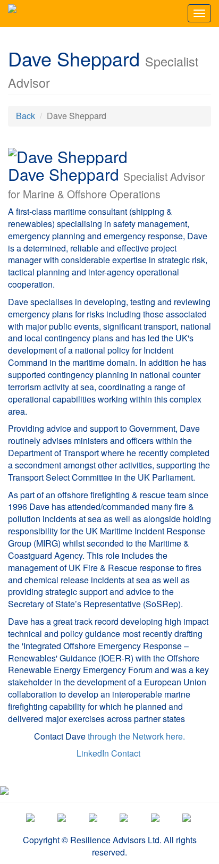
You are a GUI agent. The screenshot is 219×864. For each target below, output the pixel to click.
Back (25, 116)
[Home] (12, 13)
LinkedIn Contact (108, 753)
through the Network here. (136, 736)
